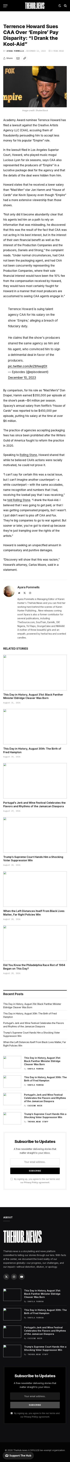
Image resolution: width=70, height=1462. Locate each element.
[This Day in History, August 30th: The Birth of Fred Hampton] (35, 726)
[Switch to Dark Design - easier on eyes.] (60, 5)
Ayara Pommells (15, 51)
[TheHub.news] (35, 5)
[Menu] (5, 5)
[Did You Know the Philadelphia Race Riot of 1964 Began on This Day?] (35, 943)
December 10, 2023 (22, 377)
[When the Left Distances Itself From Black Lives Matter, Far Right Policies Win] (35, 889)
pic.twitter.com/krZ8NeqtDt (27, 366)
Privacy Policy (31, 1182)
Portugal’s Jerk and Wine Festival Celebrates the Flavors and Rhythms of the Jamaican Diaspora (34, 804)
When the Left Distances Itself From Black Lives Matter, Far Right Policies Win (33, 912)
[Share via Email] (18, 58)
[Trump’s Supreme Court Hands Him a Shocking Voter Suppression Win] (35, 835)
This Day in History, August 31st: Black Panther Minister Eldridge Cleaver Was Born (33, 696)
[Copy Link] (25, 58)
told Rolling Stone (18, 500)
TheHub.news (20, 1450)
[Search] (65, 5)
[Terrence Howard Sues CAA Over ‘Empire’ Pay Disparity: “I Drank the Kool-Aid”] (35, 86)
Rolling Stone (28, 455)
